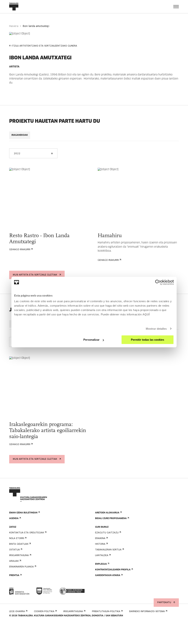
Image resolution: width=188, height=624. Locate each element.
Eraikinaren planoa (21, 567)
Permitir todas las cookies (147, 339)
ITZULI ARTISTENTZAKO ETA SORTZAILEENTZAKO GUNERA (44, 46)
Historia (100, 544)
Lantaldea (101, 555)
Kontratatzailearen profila (113, 570)
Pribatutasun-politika (106, 611)
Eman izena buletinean (23, 513)
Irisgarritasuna (19, 555)
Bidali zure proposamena (111, 518)
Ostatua (14, 550)
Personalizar (91, 339)
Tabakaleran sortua (108, 550)
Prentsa (14, 575)
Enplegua (101, 564)
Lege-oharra (17, 611)
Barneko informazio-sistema (147, 611)
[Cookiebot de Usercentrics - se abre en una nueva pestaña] (158, 282)
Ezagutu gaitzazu (107, 533)
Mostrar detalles (156, 328)
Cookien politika (44, 611)
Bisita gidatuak (18, 544)
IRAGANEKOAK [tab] (19, 135)
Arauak (14, 561)
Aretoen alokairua (107, 513)
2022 (17, 154)
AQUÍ (146, 314)
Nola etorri (16, 538)
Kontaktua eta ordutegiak (26, 533)
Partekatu (164, 602)
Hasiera (13, 26)
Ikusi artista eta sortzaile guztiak (35, 275)
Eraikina (100, 538)
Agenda (14, 518)
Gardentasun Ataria (107, 575)
